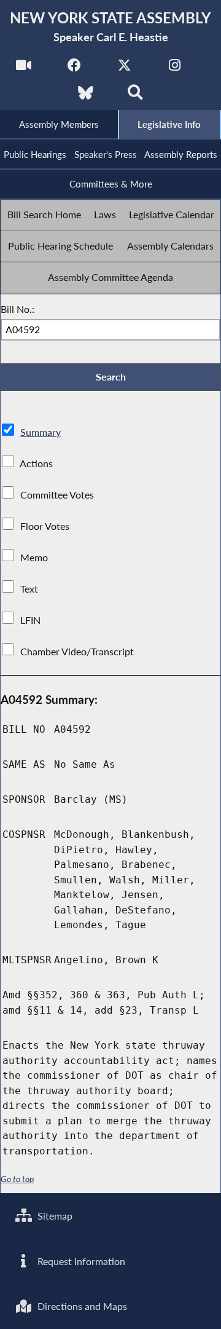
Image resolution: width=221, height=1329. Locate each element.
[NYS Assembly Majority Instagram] (174, 68)
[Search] (135, 96)
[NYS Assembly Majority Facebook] (74, 68)
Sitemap (53, 1215)
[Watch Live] (23, 68)
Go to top (17, 1179)
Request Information (80, 1261)
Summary (40, 432)
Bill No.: (17, 309)
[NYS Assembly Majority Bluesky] (85, 96)
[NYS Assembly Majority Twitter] (124, 68)
